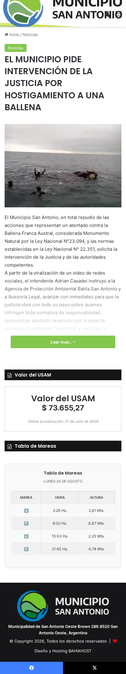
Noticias (30, 34)
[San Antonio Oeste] (63, 13)
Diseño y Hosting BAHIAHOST (63, 650)
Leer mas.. (61, 341)
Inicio (13, 34)
